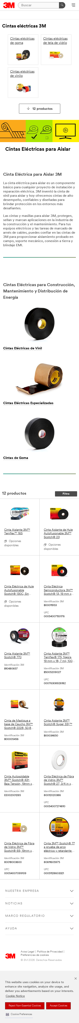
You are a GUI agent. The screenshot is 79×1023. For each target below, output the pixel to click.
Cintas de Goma (15, 458)
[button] (19, 1014)
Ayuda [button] (11, 928)
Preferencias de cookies (35, 955)
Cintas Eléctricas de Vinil (22, 348)
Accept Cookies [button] (58, 1006)
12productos (42, 109)
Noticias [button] (14, 903)
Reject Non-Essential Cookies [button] (25, 1006)
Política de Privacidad (50, 951)
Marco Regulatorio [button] (25, 916)
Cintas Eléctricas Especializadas (28, 403)
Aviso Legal (27, 951)
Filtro (66, 494)
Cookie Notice (15, 996)
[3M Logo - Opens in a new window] (9, 5)
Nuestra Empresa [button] (22, 891)
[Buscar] (62, 5)
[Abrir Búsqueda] (73, 5)
